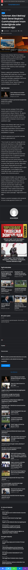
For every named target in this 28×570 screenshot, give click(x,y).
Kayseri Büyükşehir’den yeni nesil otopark (6, 290)
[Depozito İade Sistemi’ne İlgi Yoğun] (6, 385)
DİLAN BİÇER (6, 30)
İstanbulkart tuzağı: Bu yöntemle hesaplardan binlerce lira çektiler (11, 395)
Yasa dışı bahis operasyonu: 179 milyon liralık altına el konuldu (20, 306)
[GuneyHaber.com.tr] (14, 4)
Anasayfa (4, 9)
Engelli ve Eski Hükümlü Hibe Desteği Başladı (14, 1)
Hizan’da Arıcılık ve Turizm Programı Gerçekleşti (18, 489)
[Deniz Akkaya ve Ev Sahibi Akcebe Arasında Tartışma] (5, 94)
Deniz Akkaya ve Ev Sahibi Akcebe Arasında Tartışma (18, 377)
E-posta (3, 345)
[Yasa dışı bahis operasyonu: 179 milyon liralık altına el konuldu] (21, 299)
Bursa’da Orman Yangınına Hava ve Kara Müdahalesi (18, 471)
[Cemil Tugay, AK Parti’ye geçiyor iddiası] (7, 299)
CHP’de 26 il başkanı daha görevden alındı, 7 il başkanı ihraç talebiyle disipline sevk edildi (18, 456)
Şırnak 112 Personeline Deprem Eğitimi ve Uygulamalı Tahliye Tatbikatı (7, 274)
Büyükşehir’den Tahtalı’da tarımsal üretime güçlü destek (20, 273)
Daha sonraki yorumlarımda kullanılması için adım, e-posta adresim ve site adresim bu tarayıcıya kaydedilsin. (14, 359)
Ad (2, 340)
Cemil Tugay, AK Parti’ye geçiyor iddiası (5, 305)
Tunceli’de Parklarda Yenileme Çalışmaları (20, 289)
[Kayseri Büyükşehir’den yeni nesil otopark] (7, 283)
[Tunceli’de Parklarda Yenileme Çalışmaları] (21, 283)
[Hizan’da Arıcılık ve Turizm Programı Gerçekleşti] (6, 491)
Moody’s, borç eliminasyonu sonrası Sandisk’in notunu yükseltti (11, 448)
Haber (9, 9)
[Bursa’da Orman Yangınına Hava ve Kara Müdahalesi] (6, 473)
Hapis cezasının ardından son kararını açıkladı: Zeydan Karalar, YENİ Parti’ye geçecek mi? (18, 465)
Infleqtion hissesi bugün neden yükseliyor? (13, 444)
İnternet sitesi (4, 351)
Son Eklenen (14, 372)
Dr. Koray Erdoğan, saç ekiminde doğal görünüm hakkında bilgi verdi (12, 484)
